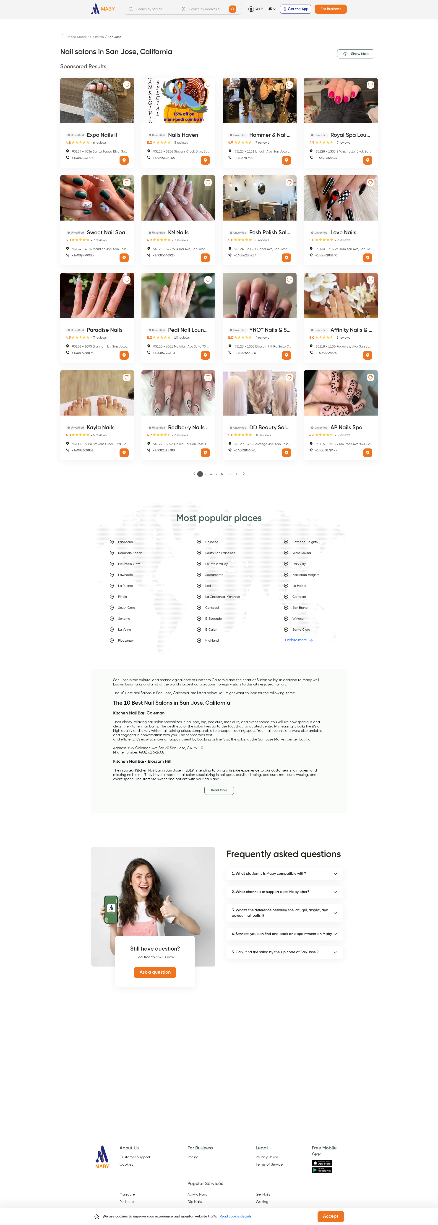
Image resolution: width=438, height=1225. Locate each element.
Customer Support (135, 1157)
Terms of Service (269, 1165)
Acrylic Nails (197, 1194)
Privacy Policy (267, 1157)
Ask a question (155, 972)
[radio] (73, 142)
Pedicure (127, 1202)
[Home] (103, 9)
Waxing (262, 1202)
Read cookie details (235, 1216)
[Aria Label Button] (232, 9)
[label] (62, 37)
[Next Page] (243, 474)
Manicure (127, 1194)
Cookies (126, 1165)
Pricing (193, 1157)
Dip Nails (195, 1202)
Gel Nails (263, 1194)
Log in (259, 9)
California (97, 37)
